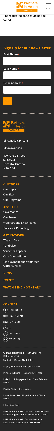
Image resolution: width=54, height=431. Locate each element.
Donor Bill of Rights (33, 373)
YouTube (15, 339)
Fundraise (9, 246)
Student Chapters (14, 251)
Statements (25, 389)
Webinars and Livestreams (19, 223)
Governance (10, 212)
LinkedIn (15, 321)
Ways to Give (11, 240)
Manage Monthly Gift (23, 360)
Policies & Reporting (16, 228)
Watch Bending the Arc (22, 287)
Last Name (11, 69)
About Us (10, 207)
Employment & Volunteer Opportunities (21, 366)
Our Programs (12, 200)
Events (8, 280)
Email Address (13, 83)
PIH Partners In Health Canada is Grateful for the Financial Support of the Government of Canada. (26, 413)
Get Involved (13, 235)
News (7, 273)
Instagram (16, 316)
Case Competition (14, 256)
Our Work (11, 184)
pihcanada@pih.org (15, 141)
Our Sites (9, 195)
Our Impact (10, 189)
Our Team (9, 217)
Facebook (15, 310)
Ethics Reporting (11, 405)
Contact (7, 360)
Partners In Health (11, 373)
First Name (11, 54)
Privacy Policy (9, 389)
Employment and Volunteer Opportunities (21, 264)
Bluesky (14, 333)
